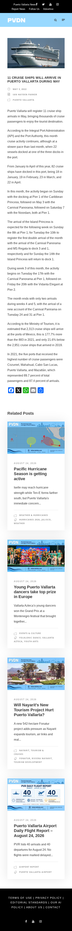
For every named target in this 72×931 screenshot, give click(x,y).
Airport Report (29, 866)
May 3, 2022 (20, 89)
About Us (34, 907)
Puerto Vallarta (23, 99)
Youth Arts (31, 641)
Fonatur (24, 758)
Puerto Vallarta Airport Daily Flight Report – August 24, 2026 (35, 830)
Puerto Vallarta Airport (35, 872)
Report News (18, 9)
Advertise (48, 9)
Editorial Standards (29, 902)
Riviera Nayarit (42, 758)
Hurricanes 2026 (29, 519)
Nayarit (24, 750)
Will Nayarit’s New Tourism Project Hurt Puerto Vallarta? (34, 710)
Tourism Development (28, 762)
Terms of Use (20, 897)
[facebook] (36, 4)
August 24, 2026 (25, 463)
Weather (19, 523)
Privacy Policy (49, 897)
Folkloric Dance (30, 637)
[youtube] (50, 4)
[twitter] (43, 4)
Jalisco (46, 519)
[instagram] (57, 4)
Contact (53, 907)
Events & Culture (30, 633)
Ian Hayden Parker (25, 94)
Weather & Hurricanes (33, 515)
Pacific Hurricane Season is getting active (30, 474)
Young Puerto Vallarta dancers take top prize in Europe (35, 592)
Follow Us (34, 9)
